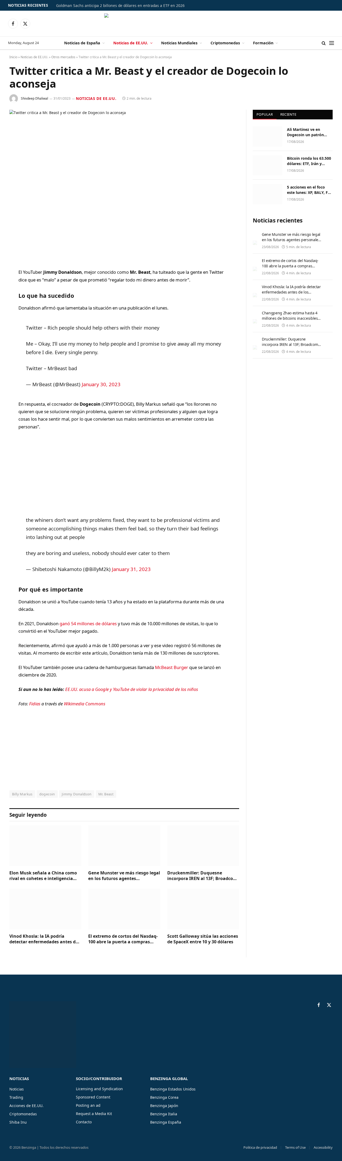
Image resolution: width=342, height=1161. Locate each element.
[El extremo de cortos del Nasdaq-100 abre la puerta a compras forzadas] (124, 909)
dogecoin (47, 794)
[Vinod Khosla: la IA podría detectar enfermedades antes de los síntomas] (45, 909)
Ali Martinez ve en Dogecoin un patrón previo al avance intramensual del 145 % (308, 132)
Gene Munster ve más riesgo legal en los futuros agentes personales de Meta (124, 876)
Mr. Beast (106, 794)
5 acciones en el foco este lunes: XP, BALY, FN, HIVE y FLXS (309, 190)
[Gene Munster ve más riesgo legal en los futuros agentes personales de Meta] (124, 845)
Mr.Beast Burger (171, 667)
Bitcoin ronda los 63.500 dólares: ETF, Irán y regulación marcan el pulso (309, 161)
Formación (263, 42)
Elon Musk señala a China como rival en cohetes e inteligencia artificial (43, 876)
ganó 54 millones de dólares (88, 623)
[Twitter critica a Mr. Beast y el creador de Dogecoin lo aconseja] (124, 185)
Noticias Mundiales (179, 42)
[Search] (324, 43)
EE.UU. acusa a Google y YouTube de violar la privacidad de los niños (131, 689)
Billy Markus (22, 794)
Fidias (35, 704)
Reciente (288, 114)
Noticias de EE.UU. (130, 42)
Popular (264, 114)
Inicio (13, 57)
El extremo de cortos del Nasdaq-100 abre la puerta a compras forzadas (123, 939)
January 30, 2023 (101, 384)
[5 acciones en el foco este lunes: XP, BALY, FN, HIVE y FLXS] (267, 194)
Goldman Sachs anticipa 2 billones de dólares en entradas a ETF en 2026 (120, 5)
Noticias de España (82, 42)
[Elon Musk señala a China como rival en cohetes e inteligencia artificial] (45, 845)
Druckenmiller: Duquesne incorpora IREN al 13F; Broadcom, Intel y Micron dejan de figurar (203, 876)
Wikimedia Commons (84, 704)
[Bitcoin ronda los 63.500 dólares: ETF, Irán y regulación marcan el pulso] (267, 165)
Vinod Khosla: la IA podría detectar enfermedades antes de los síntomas (43, 939)
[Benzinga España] (171, 23)
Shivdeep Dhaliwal (34, 98)
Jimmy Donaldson (77, 794)
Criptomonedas (225, 42)
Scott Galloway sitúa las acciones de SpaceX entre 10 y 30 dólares (202, 939)
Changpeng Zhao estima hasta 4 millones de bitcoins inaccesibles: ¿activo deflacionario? (290, 318)
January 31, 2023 (131, 569)
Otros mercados (63, 57)
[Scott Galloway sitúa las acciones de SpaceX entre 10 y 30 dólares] (203, 909)
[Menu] (331, 43)
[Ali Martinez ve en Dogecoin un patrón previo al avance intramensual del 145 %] (267, 136)
